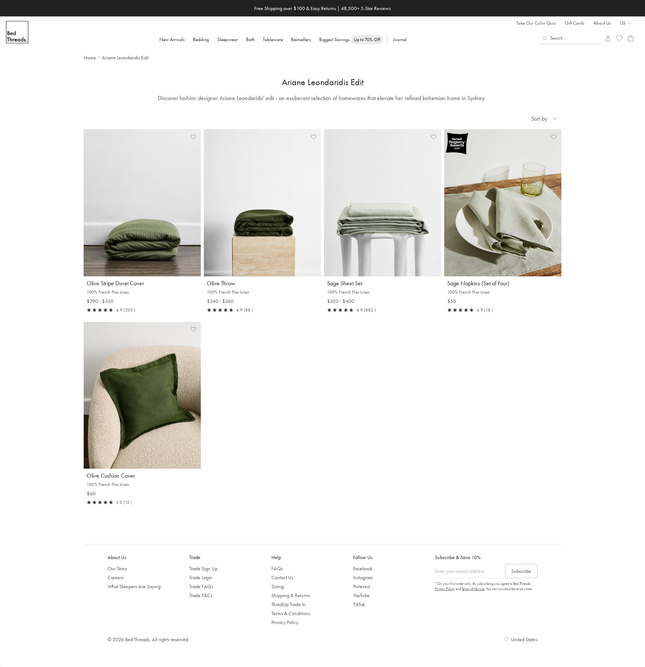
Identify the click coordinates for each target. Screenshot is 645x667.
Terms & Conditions (290, 613)
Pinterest (361, 586)
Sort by (539, 118)
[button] (193, 137)
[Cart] (630, 38)
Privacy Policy (284, 622)
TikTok (359, 604)
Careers (116, 577)
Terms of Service (473, 588)
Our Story (117, 568)
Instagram (363, 577)
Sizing (277, 586)
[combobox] (570, 38)
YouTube (361, 595)
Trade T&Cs (200, 595)
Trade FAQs (201, 586)
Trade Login (200, 577)
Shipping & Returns (290, 595)
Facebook (363, 568)
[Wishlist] (619, 38)
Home (90, 57)
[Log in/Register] (607, 38)
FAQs (277, 568)
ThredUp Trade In (288, 604)
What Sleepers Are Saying (134, 586)
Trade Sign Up (203, 568)
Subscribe (521, 571)
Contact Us (282, 577)
